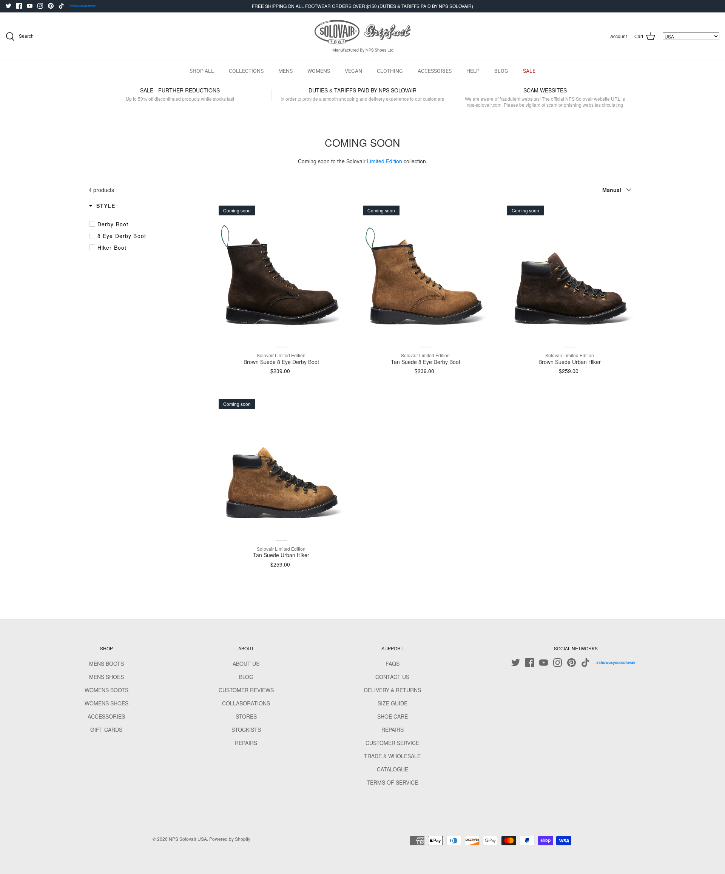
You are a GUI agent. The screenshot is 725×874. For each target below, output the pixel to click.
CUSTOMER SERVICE (392, 743)
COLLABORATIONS (246, 703)
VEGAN (353, 71)
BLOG (501, 71)
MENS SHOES (106, 676)
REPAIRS (246, 743)
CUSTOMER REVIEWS (246, 690)
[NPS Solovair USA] (363, 36)
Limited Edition (384, 161)
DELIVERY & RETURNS (392, 690)
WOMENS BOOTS (106, 690)
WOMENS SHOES (106, 703)
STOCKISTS (246, 729)
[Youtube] (29, 6)
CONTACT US (392, 676)
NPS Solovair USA (188, 839)
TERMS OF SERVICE (392, 782)
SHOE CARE (392, 716)
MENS (285, 71)
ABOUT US (246, 663)
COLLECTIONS (246, 71)
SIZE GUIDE (392, 703)
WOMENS (318, 71)
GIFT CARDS (106, 729)
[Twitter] (8, 6)
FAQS (393, 663)
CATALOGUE (392, 769)
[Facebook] (19, 6)
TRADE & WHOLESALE (392, 756)
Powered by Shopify (229, 839)
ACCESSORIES (435, 71)
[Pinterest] (51, 6)
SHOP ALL (202, 71)
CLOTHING (390, 71)
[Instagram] (40, 6)
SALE (529, 71)
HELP (473, 71)
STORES (246, 716)
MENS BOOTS (106, 663)
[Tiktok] (61, 6)
